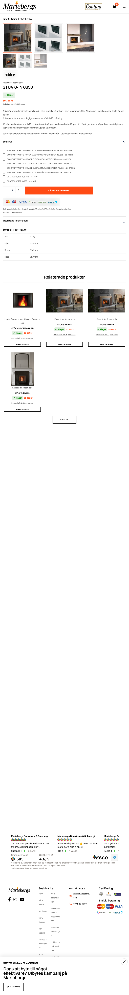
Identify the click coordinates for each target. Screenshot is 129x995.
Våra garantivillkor (55, 897)
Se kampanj (13, 987)
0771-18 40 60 (80, 903)
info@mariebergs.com (81, 895)
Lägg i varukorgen (92, 191)
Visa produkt (22, 344)
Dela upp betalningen (55, 931)
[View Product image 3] (80, 38)
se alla (64, 419)
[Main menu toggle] (124, 7)
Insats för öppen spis (14, 319)
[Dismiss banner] (124, 961)
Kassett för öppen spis (13, 122)
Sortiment (12, 19)
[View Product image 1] (17, 38)
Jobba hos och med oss (55, 946)
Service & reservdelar (43, 943)
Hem (5, 19)
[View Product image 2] (48, 38)
